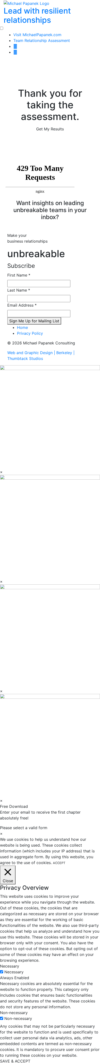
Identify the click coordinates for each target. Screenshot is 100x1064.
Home (22, 327)
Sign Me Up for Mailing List (34, 320)
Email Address (22, 305)
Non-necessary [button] (14, 1012)
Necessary (14, 971)
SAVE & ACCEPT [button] (15, 1061)
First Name (18, 275)
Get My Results (50, 129)
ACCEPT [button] (59, 863)
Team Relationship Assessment (41, 40)
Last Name (18, 290)
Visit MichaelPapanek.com (37, 34)
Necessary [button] (9, 966)
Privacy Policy (30, 333)
